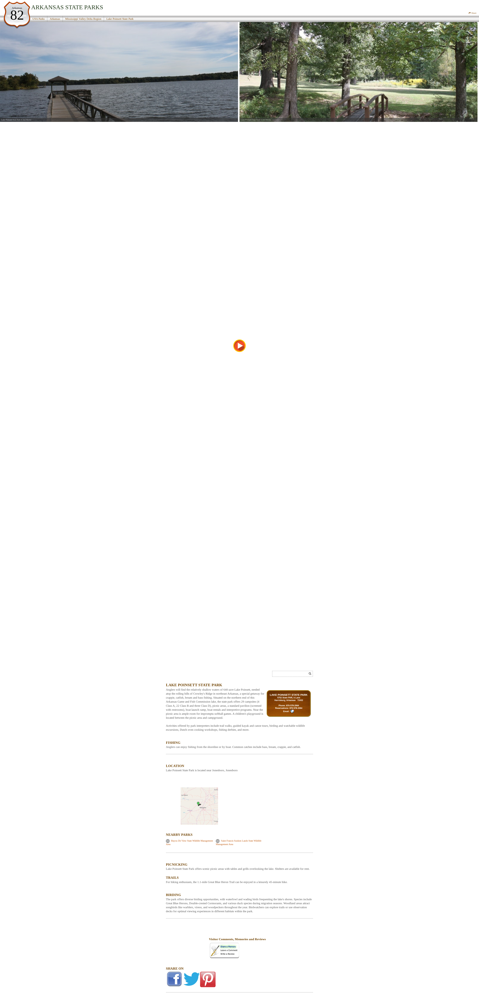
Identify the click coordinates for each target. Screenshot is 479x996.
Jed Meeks (27, 120)
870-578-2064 (292, 705)
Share (474, 13)
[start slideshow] (239, 345)
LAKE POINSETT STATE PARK (288, 694)
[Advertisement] (194, 674)
